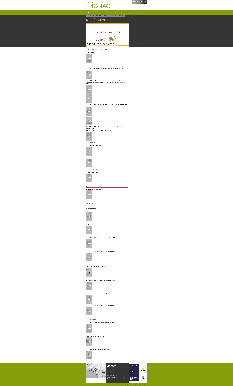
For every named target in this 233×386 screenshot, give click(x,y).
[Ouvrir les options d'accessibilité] (145, 2)
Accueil (94, 15)
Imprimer (129, 385)
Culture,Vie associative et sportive (132, 12)
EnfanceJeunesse (122, 12)
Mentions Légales (140, 385)
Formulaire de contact (112, 371)
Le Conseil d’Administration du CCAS (109, 15)
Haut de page (133, 385)
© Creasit (145, 385)
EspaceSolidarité (113, 12)
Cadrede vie (140, 12)
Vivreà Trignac (103, 12)
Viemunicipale (94, 12)
